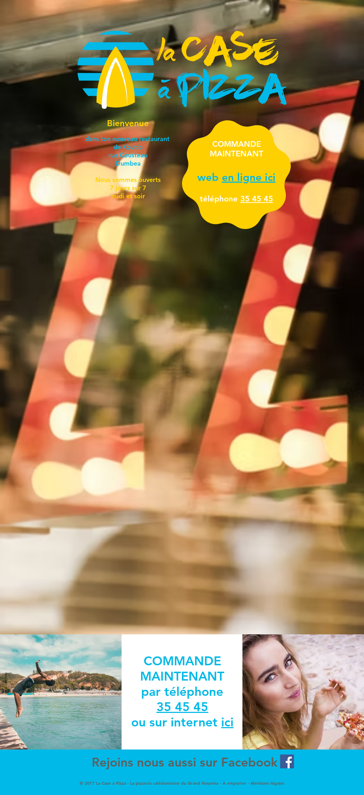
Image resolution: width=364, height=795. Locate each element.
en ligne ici (248, 177)
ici (227, 722)
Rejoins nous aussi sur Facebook (185, 762)
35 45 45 (256, 199)
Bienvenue (128, 123)
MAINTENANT (182, 668)
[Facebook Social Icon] (287, 761)
